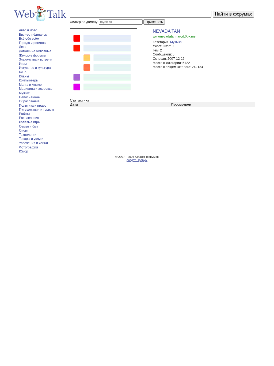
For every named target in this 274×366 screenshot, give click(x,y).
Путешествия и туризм (36, 109)
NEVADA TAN (166, 31)
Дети (22, 47)
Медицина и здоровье (35, 89)
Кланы (24, 76)
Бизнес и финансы (33, 34)
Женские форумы (32, 55)
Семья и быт (28, 126)
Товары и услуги (31, 139)
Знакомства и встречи (35, 59)
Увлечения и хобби (33, 143)
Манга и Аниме (30, 85)
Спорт (24, 130)
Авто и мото (28, 30)
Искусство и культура (35, 68)
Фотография (28, 147)
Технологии (27, 135)
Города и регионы (32, 43)
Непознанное (29, 97)
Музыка (25, 93)
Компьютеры (29, 80)
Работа (24, 114)
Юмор (23, 151)
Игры (23, 64)
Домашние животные (35, 51)
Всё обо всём (29, 38)
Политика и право (32, 105)
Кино (22, 72)
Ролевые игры (29, 122)
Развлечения (29, 118)
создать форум (137, 160)
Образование (29, 101)
